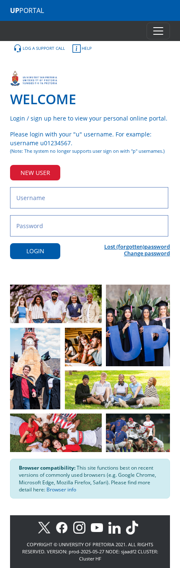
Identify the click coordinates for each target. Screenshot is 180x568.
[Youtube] (99, 527)
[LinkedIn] (116, 527)
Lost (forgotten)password (137, 246)
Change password (147, 253)
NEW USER (35, 173)
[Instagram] (82, 527)
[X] (46, 527)
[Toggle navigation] (158, 31)
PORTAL (27, 10)
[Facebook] (64, 527)
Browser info (61, 489)
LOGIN (35, 251)
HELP (87, 48)
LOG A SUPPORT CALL (44, 48)
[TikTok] (134, 527)
